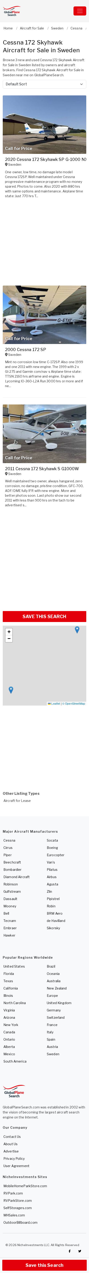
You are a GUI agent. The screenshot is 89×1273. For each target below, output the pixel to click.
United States (14, 966)
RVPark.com (13, 1193)
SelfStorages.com (17, 1208)
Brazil (51, 966)
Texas (8, 981)
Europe (52, 995)
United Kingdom (59, 1003)
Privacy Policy (14, 1158)
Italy (50, 1032)
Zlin (49, 891)
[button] (77, 630)
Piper (7, 855)
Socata (52, 840)
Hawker (9, 935)
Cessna (9, 840)
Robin (51, 906)
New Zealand (57, 988)
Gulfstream (12, 891)
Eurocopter (55, 855)
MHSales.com (14, 1215)
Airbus (52, 877)
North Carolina (14, 1003)
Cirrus (8, 848)
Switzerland (56, 1017)
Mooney (9, 906)
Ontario (9, 1039)
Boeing (52, 848)
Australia (53, 981)
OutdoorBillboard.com (20, 1222)
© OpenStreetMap (73, 703)
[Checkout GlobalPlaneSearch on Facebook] (69, 1251)
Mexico (9, 1054)
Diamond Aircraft (16, 877)
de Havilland (56, 921)
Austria (52, 1047)
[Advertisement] (44, 561)
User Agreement (16, 1166)
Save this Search (44, 1265)
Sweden (53, 1054)
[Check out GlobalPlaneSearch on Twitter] (80, 1251)
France (52, 1025)
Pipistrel (53, 899)
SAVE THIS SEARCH (44, 616)
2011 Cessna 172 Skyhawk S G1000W (42, 468)
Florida (8, 974)
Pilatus (52, 869)
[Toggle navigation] (79, 11)
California (10, 988)
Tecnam (9, 921)
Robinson (10, 884)
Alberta (9, 1047)
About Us (10, 1144)
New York (10, 1025)
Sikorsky (53, 928)
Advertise (11, 1151)
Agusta (52, 884)
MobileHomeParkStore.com (25, 1186)
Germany (54, 1010)
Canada (9, 1032)
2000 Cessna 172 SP (25, 349)
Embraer (10, 928)
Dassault (10, 899)
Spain (51, 1039)
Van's (51, 862)
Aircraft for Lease (17, 801)
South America (14, 1061)
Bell (6, 913)
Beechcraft (12, 862)
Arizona (9, 1017)
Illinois (8, 995)
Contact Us (12, 1137)
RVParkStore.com (17, 1200)
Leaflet (55, 703)
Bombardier (12, 869)
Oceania (53, 974)
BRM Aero (55, 913)
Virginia (9, 1010)
